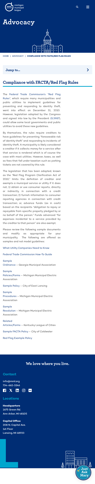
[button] (83, 472)
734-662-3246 (11, 385)
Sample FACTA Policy (15, 331)
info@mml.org (11, 381)
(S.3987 (54, 118)
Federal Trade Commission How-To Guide (27, 254)
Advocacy (18, 56)
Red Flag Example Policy (17, 338)
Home (6, 56)
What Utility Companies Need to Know (26, 248)
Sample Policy (11, 285)
